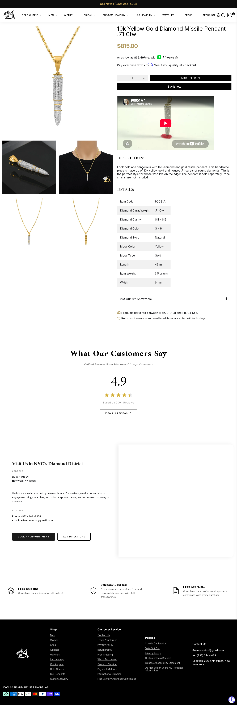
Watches (55, 654)
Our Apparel (57, 664)
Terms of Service (107, 664)
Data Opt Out (152, 648)
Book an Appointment (33, 536)
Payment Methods (107, 669)
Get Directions (74, 536)
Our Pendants (57, 674)
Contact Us (104, 635)
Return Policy (105, 649)
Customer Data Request (158, 658)
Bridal (53, 645)
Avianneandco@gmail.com (208, 650)
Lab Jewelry (57, 659)
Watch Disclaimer (107, 659)
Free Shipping (105, 654)
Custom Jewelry (59, 678)
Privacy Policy (105, 645)
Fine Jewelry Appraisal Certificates (117, 678)
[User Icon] (218, 14)
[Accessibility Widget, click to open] (231, 699)
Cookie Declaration (156, 643)
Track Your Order (107, 640)
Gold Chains (57, 669)
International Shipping (109, 674)
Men (52, 635)
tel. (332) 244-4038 (204, 655)
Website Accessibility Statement (162, 663)
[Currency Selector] (228, 14)
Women (54, 640)
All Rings (54, 649)
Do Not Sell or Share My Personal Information (164, 669)
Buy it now (174, 86)
